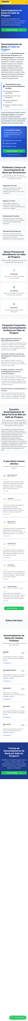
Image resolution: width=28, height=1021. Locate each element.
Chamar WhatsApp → (12, 30)
